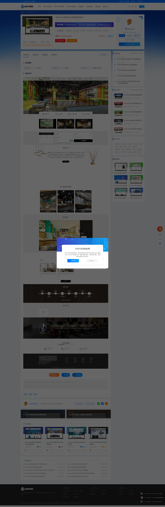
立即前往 (73, 260)
